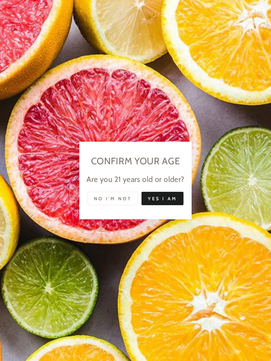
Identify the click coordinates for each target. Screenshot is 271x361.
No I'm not (113, 198)
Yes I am (162, 198)
